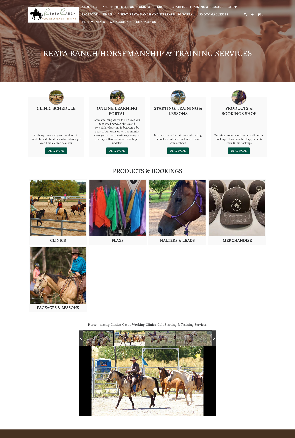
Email (108, 14)
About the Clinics (118, 7)
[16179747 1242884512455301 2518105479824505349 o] (129, 338)
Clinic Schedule (153, 7)
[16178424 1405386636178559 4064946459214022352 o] (98, 338)
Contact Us (146, 22)
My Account (120, 22)
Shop (232, 7)
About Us (89, 7)
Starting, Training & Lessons (197, 7)
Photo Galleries (213, 14)
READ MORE (56, 150)
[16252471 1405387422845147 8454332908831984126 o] (191, 338)
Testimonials (93, 22)
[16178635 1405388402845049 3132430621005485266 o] (160, 338)
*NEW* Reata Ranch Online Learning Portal (156, 14)
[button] (252, 14)
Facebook (90, 14)
